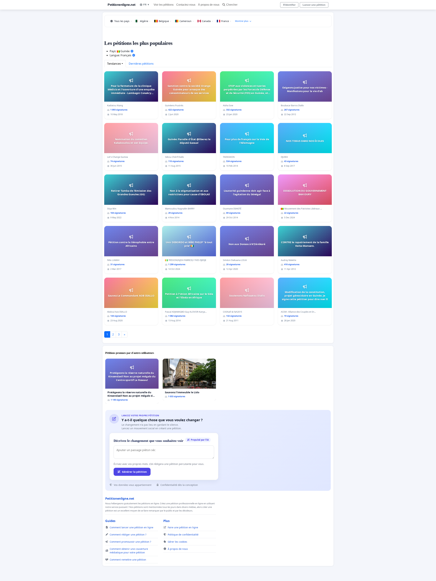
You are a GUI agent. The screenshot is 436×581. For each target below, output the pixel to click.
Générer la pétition (134, 471)
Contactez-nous (185, 4)
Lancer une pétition (314, 4)
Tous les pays (122, 21)
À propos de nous (208, 4)
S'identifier (289, 4)
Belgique (165, 21)
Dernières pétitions (141, 63)
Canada (207, 21)
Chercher (231, 4)
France (226, 21)
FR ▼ (146, 4)
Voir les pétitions (164, 4)
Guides (110, 521)
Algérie (145, 21)
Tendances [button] (114, 63)
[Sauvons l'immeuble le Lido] (189, 379)
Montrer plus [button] (241, 21)
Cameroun (186, 21)
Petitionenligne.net (121, 4)
